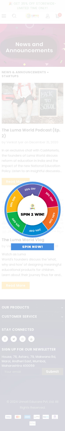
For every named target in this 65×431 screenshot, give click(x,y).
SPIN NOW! (32, 247)
